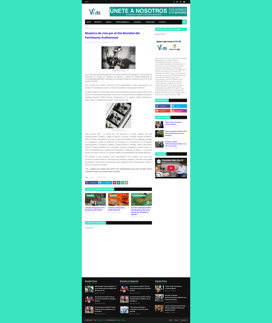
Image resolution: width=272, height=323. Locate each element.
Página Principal (90, 28)
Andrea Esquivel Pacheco (94, 42)
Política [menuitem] (162, 22)
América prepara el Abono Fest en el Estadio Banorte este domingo (176, 133)
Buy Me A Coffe (160, 34)
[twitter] (177, 2)
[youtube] (184, 2)
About (176, 320)
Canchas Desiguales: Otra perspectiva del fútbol (95, 209)
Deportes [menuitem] (97, 22)
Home (87, 2)
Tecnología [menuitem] (149, 22)
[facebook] (174, 2)
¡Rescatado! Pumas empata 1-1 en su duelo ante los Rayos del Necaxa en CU (105, 288)
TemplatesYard (101, 320)
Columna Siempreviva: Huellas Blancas (116, 209)
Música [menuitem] (108, 22)
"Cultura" (92, 177)
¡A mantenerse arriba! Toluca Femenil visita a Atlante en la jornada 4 (105, 309)
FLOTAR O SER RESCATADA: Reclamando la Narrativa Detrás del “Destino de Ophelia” (141, 211)
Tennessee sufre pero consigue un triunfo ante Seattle (139, 309)
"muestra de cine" (101, 28)
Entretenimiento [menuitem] (122, 22)
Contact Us (183, 320)
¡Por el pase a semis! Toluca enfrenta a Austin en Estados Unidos (105, 299)
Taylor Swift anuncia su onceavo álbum (173, 123)
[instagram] (180, 2)
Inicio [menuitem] (89, 22)
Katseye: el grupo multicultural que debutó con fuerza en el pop (175, 144)
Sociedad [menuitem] (137, 22)
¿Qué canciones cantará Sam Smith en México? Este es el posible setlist (175, 308)
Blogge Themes (120, 320)
